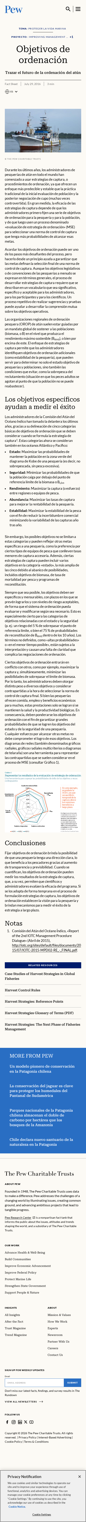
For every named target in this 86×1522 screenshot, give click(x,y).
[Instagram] (13, 1422)
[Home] (39, 1173)
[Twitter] (25, 1422)
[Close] (79, 1476)
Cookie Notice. (17, 1506)
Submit (72, 1382)
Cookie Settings (41, 1514)
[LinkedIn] (20, 1422)
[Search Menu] (68, 9)
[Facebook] (7, 1422)
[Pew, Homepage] (14, 9)
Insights (11, 1307)
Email (7, 1376)
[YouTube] (31, 1422)
